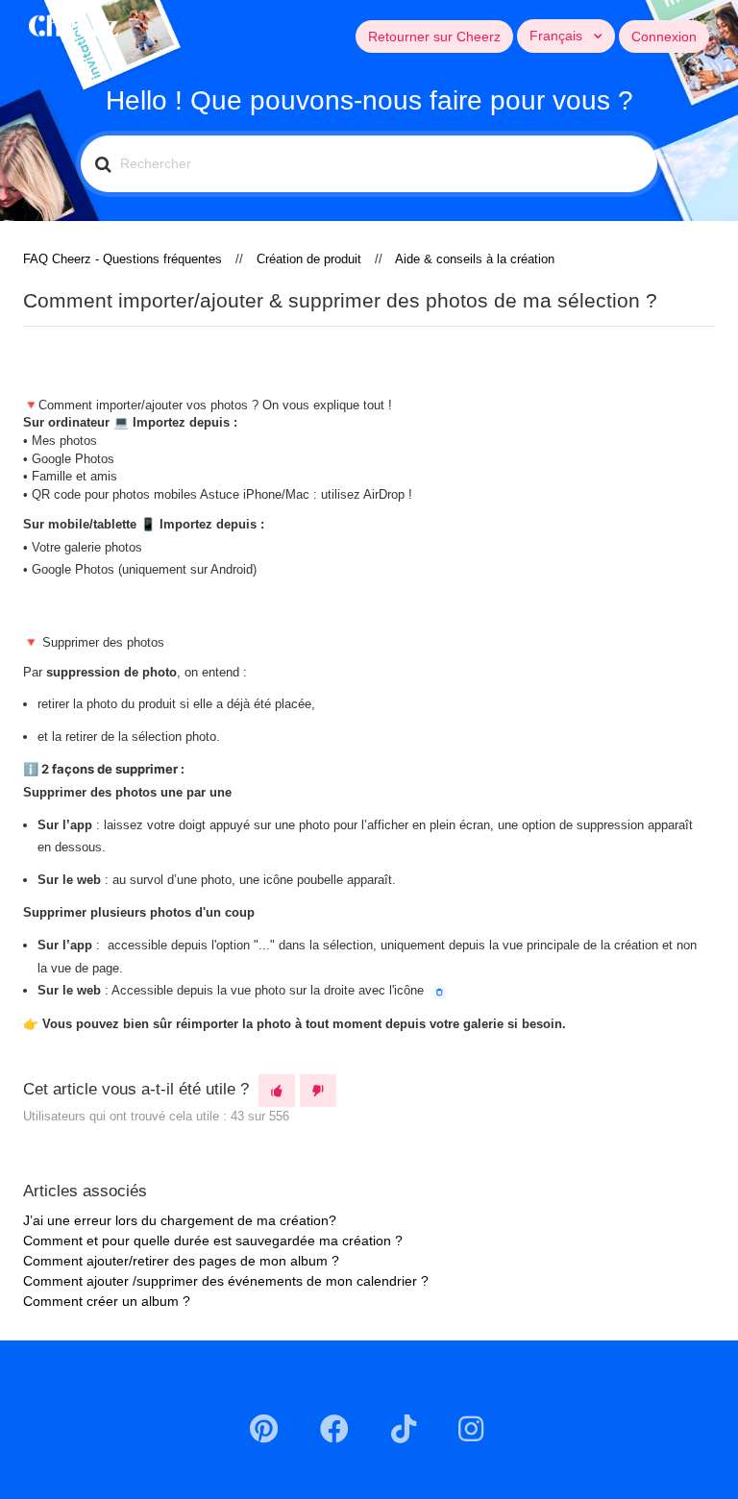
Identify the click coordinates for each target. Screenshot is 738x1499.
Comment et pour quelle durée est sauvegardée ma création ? (213, 1240)
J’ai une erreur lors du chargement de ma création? (179, 1220)
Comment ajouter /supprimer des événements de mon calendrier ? (226, 1281)
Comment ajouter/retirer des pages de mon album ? (181, 1260)
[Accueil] (73, 24)
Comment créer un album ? (106, 1301)
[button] (276, 1090)
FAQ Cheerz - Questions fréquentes (122, 259)
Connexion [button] (664, 36)
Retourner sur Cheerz (434, 36)
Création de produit (309, 259)
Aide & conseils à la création (474, 259)
